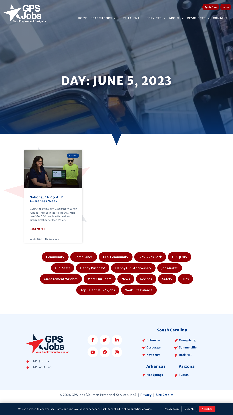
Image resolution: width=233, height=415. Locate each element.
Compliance (84, 257)
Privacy (145, 395)
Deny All (189, 408)
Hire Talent (129, 18)
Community (55, 257)
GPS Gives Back (150, 257)
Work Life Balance (138, 290)
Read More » (38, 228)
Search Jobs (101, 18)
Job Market (170, 268)
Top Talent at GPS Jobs (98, 290)
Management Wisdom (61, 279)
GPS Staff (62, 268)
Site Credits (164, 395)
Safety (167, 279)
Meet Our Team (99, 279)
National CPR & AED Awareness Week (46, 199)
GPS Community (115, 257)
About (174, 18)
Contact (220, 18)
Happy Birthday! (92, 268)
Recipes (146, 279)
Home (82, 18)
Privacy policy (171, 408)
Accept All (207, 408)
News (126, 279)
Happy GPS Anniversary (133, 268)
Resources (196, 18)
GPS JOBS (179, 257)
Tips (185, 279)
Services (154, 18)
